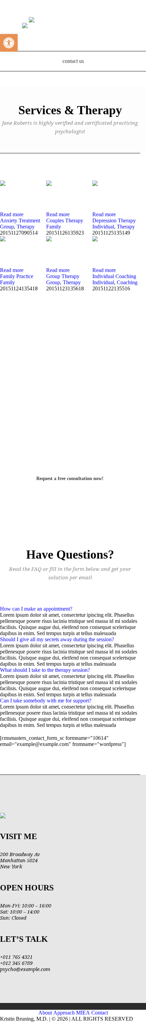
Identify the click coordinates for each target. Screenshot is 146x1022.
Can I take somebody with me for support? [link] (45, 700)
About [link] (45, 1013)
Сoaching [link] (127, 282)
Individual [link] (103, 226)
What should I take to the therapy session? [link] (45, 670)
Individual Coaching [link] (114, 276)
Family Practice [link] (16, 276)
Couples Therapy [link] (64, 220)
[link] (9, 43)
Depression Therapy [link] (114, 220)
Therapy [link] (26, 226)
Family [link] (53, 226)
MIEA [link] (83, 1013)
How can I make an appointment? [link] (36, 609)
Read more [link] (11, 214)
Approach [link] (64, 1013)
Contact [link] (99, 1013)
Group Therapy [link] (62, 276)
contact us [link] (73, 61)
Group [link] (7, 226)
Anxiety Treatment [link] (20, 220)
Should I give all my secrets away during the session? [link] (57, 639)
